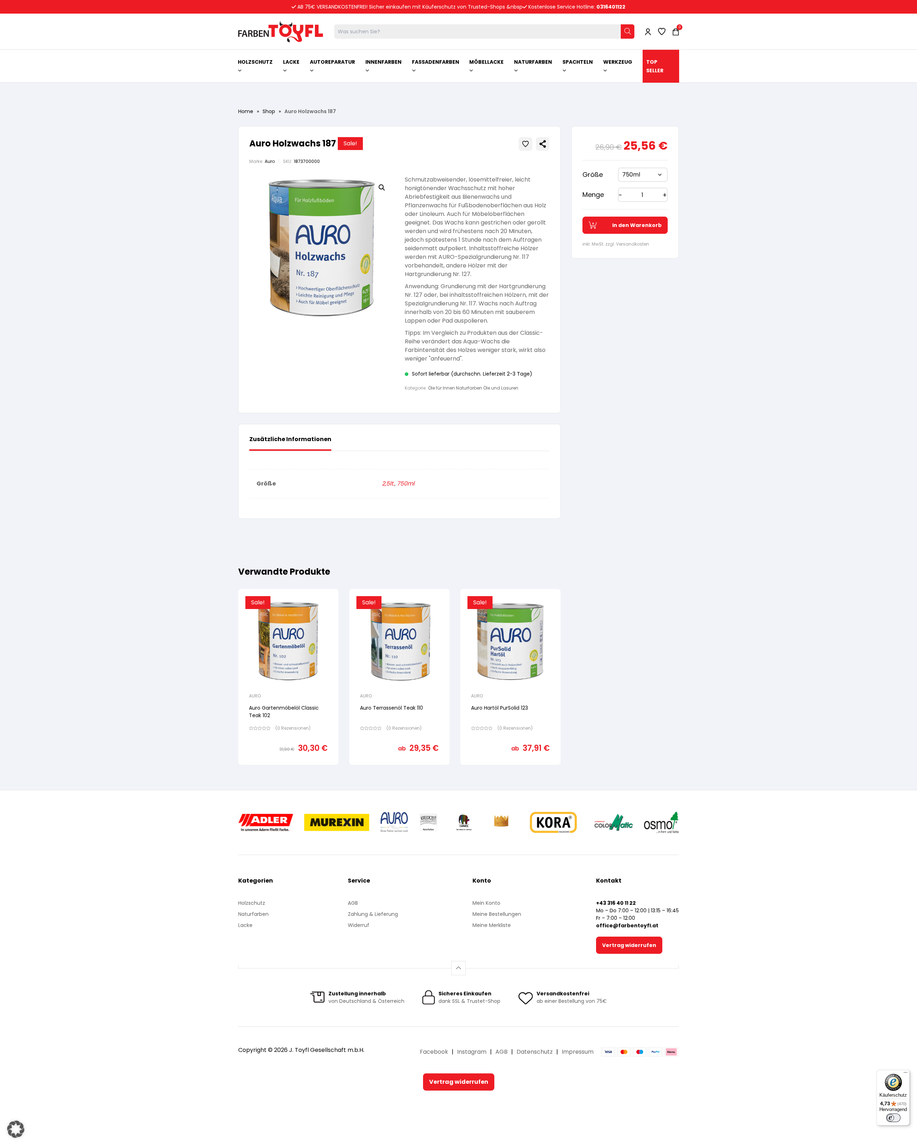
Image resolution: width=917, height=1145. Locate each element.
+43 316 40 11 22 (616, 903)
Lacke (245, 925)
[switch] (893, 1117)
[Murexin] (336, 822)
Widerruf (358, 925)
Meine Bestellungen (496, 914)
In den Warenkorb (637, 225)
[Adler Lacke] (265, 822)
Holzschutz (251, 903)
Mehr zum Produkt (288, 769)
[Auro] (394, 822)
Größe (592, 174)
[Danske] (502, 822)
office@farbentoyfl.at (627, 925)
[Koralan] (553, 822)
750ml (405, 483)
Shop (269, 111)
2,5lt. (388, 483)
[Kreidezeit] (428, 822)
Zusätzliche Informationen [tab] (290, 439)
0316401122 (610, 6)
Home (245, 111)
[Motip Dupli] (613, 822)
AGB (353, 903)
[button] (381, 187)
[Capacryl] (464, 822)
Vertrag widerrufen (629, 945)
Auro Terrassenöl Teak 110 (391, 707)
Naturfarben (253, 914)
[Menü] (905, 1074)
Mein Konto (486, 903)
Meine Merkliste (491, 925)
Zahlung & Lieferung (373, 914)
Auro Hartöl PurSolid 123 (499, 707)
